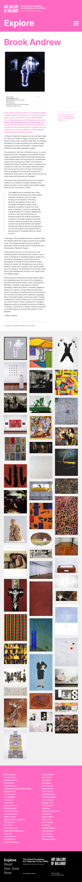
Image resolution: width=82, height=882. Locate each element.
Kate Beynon (9, 783)
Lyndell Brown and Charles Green (17, 789)
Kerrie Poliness (48, 800)
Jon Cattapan (9, 797)
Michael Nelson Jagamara (14, 819)
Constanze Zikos (49, 839)
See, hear (11, 868)
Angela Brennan (10, 786)
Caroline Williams (49, 828)
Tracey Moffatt (48, 774)
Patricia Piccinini (48, 794)
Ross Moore (47, 777)
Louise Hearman (10, 814)
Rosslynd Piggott (49, 797)
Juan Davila (8, 803)
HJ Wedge (46, 825)
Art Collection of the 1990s (33, 8)
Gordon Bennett (10, 780)
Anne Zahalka (47, 836)
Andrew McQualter (12, 842)
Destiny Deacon (10, 805)
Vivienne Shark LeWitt (51, 811)
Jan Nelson (46, 780)
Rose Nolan (46, 783)
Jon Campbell (9, 794)
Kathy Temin (47, 819)
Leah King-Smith (11, 828)
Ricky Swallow (47, 817)
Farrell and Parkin (11, 811)
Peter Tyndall (47, 822)
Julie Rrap (46, 808)
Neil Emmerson (10, 808)
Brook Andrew (10, 774)
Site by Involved (55, 873)
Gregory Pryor (47, 803)
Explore (19, 23)
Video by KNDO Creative (57, 875)
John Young (47, 834)
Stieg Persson (47, 789)
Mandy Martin (9, 839)
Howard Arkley (10, 777)
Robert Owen (47, 786)
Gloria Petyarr (47, 791)
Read (8, 864)
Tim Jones (8, 825)
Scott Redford (47, 805)
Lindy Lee (8, 834)
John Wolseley (48, 831)
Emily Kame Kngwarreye (14, 831)
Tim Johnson (9, 822)
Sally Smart (46, 814)
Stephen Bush (10, 791)
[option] (25, 72)
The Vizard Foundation (31, 6)
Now (8, 872)
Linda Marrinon (10, 836)
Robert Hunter (10, 817)
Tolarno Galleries (69, 116)
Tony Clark (8, 800)
